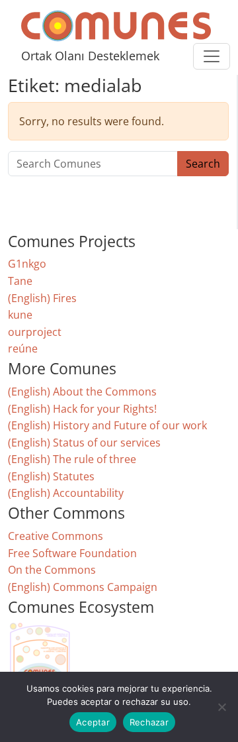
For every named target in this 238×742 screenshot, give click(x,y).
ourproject (34, 332)
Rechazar (149, 722)
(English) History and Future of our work (107, 425)
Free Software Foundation (72, 553)
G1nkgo (27, 263)
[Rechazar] (221, 707)
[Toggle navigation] (211, 56)
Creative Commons (55, 536)
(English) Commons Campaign (82, 587)
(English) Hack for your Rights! (82, 408)
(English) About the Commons (82, 391)
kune (20, 314)
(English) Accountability (66, 493)
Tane (20, 281)
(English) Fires (42, 298)
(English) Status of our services (84, 442)
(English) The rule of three (72, 459)
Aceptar (93, 722)
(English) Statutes (51, 476)
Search (203, 163)
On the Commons (52, 569)
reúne (23, 348)
